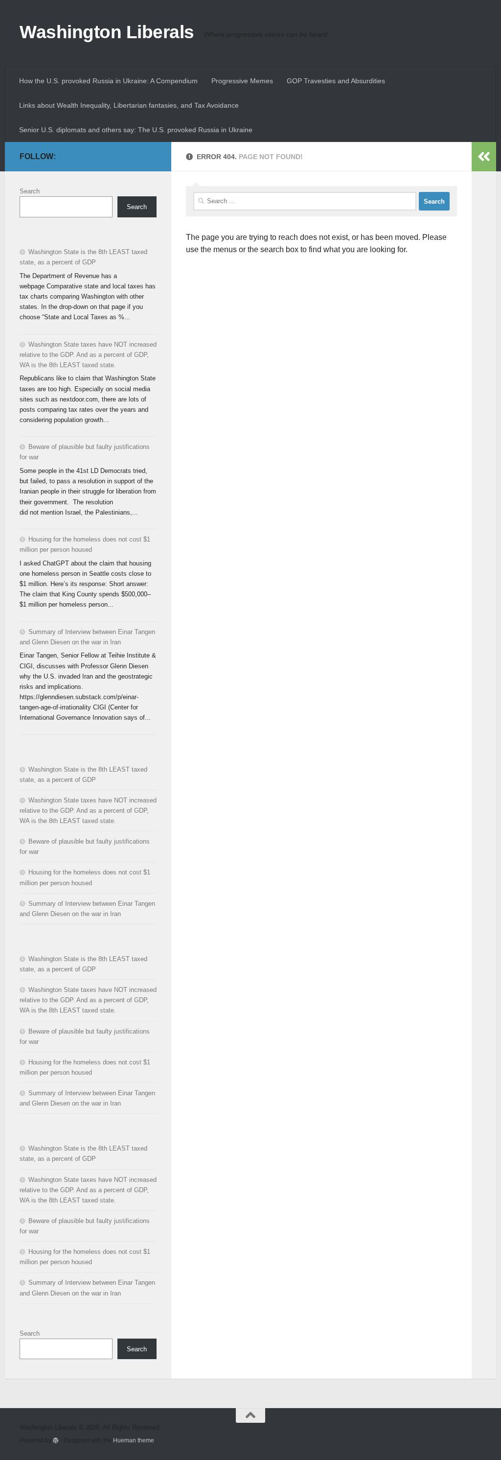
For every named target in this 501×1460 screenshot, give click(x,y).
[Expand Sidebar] (484, 156)
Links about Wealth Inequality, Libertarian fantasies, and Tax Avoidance (129, 105)
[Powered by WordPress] (56, 1440)
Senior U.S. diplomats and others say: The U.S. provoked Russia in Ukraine (135, 130)
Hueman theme (133, 1440)
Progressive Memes (242, 81)
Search (30, 191)
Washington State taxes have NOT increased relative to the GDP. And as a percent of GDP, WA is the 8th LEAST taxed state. (88, 355)
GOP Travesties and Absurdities (336, 81)
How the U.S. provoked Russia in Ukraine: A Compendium (108, 81)
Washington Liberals (107, 32)
